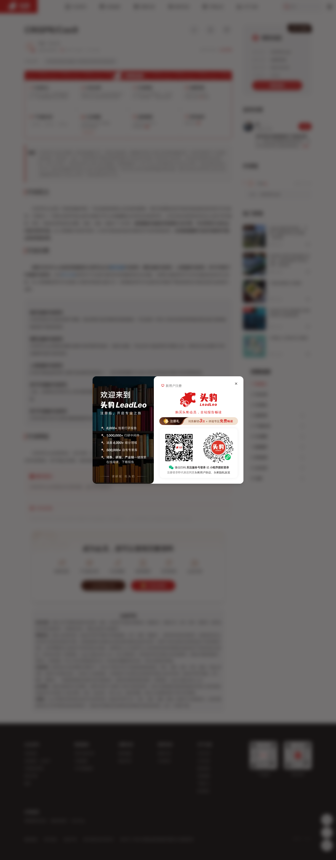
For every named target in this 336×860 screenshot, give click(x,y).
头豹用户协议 (203, 472)
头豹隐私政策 (222, 472)
